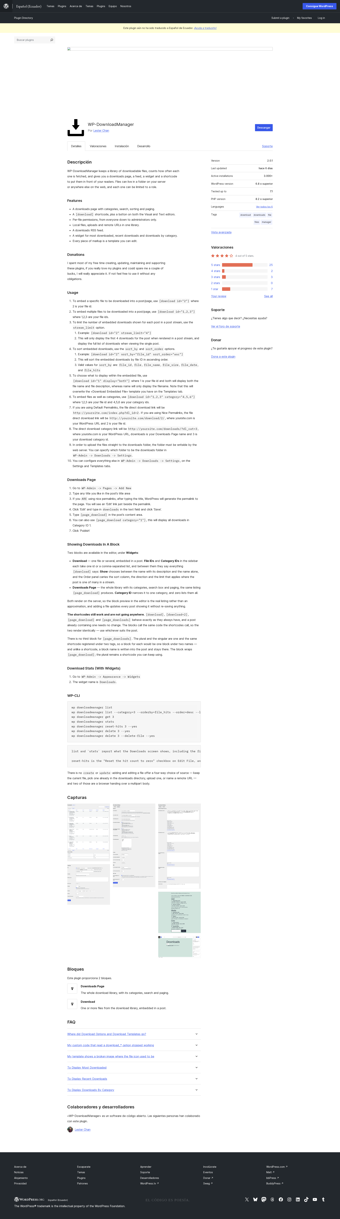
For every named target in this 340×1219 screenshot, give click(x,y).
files (257, 222)
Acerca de (20, 1166)
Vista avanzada (221, 232)
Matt (270, 1172)
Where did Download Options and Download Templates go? (106, 1034)
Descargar (263, 127)
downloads (259, 215)
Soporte (267, 146)
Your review (218, 296)
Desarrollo (143, 146)
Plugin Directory (23, 17)
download (245, 215)
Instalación (122, 146)
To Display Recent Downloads (87, 1079)
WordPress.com (277, 1166)
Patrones (82, 1183)
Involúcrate (209, 1166)
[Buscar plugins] (51, 39)
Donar (208, 1177)
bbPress (272, 1177)
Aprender (145, 1166)
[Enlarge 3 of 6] (150, 808)
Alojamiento (21, 1177)
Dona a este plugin (223, 356)
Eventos (208, 1172)
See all (268, 296)
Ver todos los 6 (264, 206)
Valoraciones (98, 146)
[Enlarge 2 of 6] (105, 869)
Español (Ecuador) (58, 1200)
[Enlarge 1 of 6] (105, 808)
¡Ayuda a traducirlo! (205, 27)
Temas (81, 1172)
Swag (208, 1183)
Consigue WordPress (319, 6)
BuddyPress (275, 1183)
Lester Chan (101, 130)
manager (266, 222)
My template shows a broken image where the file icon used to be (110, 1056)
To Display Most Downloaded (87, 1067)
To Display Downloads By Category (90, 1090)
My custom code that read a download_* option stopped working (110, 1045)
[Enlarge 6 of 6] (196, 941)
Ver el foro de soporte (225, 326)
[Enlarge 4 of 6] (196, 808)
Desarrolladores (149, 1177)
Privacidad (20, 1183)
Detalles (76, 146)
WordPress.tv (149, 1183)
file (269, 215)
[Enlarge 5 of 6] (196, 896)
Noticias (19, 1172)
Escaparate (83, 1166)
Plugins (81, 1177)
